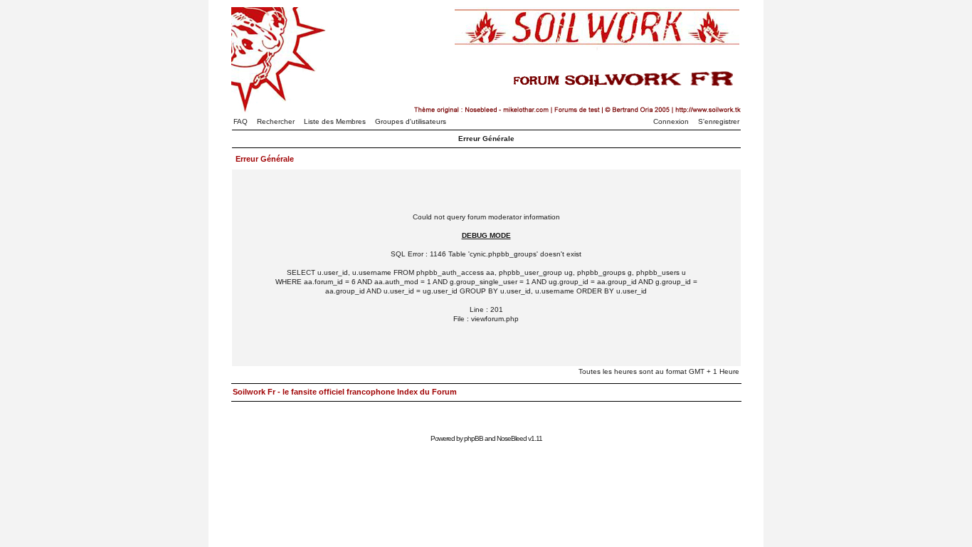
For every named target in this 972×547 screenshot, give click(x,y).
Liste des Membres (335, 121)
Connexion (671, 121)
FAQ (240, 121)
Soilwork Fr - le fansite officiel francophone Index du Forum (345, 391)
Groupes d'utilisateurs (410, 121)
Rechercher (276, 121)
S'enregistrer (718, 121)
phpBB (473, 438)
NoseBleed (512, 438)
